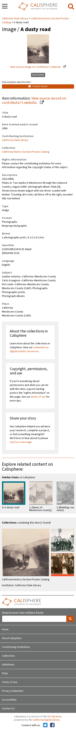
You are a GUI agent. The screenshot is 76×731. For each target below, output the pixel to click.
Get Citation (38, 75)
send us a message (21, 442)
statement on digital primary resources (29, 349)
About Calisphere (12, 638)
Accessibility (9, 700)
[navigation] (5, 6)
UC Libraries (54, 717)
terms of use (38, 397)
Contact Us (8, 709)
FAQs (5, 673)
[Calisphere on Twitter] (45, 725)
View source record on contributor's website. (34, 101)
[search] (71, 6)
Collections (8, 656)
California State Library (15, 18)
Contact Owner (40, 86)
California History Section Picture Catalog (35, 20)
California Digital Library (46, 720)
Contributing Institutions (16, 647)
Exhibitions (8, 665)
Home (5, 629)
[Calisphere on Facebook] (52, 725)
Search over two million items (22, 612)
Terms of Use (9, 682)
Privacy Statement (12, 691)
